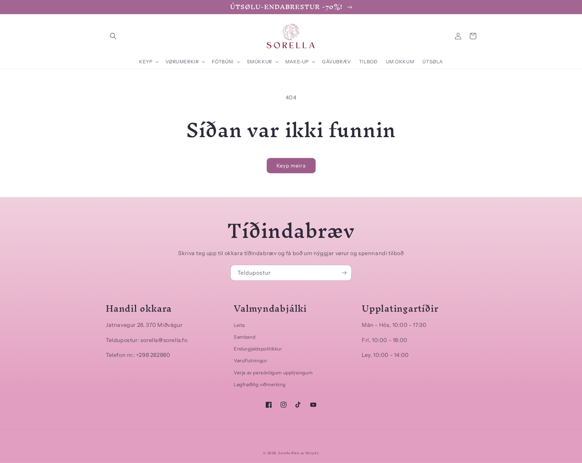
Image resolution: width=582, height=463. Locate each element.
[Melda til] (343, 273)
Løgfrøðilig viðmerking (259, 384)
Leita (239, 325)
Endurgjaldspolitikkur (258, 349)
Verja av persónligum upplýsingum (273, 373)
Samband (244, 337)
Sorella (284, 453)
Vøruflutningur (250, 361)
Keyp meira (291, 165)
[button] (113, 36)
